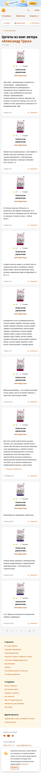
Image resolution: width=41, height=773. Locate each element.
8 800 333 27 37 (8, 745)
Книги (8, 23)
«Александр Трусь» (17, 41)
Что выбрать (6, 16)
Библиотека (20, 16)
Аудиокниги (21, 23)
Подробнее (25, 764)
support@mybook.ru (24, 745)
